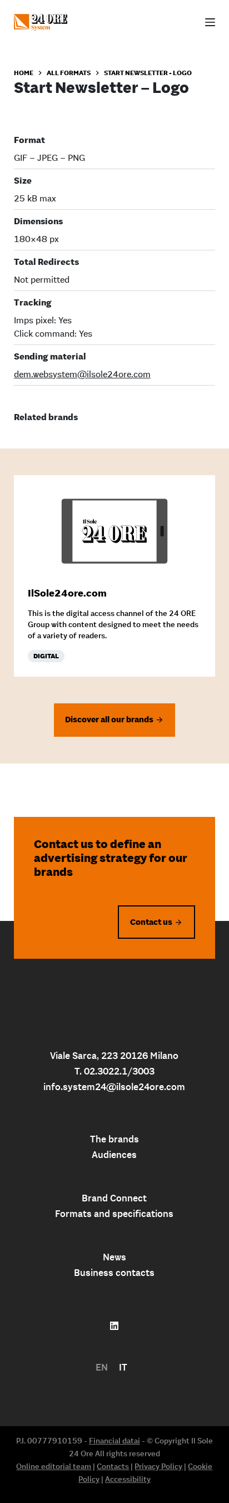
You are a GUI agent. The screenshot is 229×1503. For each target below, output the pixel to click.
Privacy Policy (158, 1466)
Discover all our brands (109, 719)
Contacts (113, 1466)
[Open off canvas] (210, 22)
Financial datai (114, 1441)
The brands (114, 1139)
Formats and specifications (114, 1214)
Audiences (114, 1155)
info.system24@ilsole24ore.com (114, 1087)
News (114, 1257)
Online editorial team (53, 1466)
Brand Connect (114, 1198)
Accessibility (128, 1479)
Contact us (151, 921)
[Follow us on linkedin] (114, 1326)
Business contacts (114, 1273)
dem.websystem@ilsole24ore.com (82, 374)
